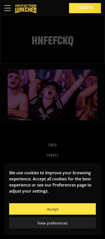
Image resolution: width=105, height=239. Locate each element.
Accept (52, 209)
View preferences (52, 223)
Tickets (85, 8)
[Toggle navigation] (9, 8)
